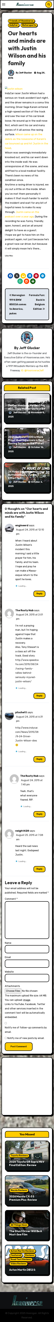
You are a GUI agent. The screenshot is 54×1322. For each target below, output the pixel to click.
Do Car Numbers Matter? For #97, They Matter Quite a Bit (26, 407)
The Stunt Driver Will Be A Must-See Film (25, 1232)
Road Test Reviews (21, 1259)
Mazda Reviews (19, 1190)
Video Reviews (18, 1263)
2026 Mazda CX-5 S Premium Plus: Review (23, 1198)
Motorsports (29, 25)
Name (8, 942)
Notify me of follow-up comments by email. (26, 1029)
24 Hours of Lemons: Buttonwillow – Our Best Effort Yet (23, 475)
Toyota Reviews (19, 1155)
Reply (39, 593)
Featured (16, 1255)
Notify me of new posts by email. (25, 1038)
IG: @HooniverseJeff (32, 370)
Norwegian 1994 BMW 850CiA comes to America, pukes (17, 304)
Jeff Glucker (29, 348)
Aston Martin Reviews (22, 1251)
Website (9, 971)
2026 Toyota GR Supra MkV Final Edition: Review (26, 1163)
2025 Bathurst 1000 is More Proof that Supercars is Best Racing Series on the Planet (26, 440)
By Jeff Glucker (23, 73)
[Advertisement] (27, 1087)
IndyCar (13, 25)
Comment (11, 898)
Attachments (12, 986)
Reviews (29, 1255)
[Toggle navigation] (3, 4)
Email (8, 957)
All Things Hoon (19, 1225)
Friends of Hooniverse (21, 21)
